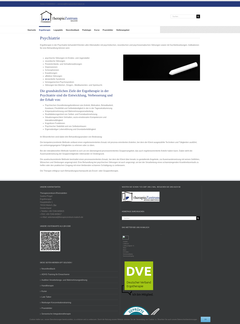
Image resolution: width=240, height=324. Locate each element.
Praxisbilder (47, 308)
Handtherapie (48, 286)
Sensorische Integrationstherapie (56, 314)
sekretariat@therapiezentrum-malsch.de (70, 4)
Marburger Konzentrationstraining (56, 302)
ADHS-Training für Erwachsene (56, 274)
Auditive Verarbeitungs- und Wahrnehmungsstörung (64, 280)
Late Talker (46, 297)
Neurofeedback (48, 269)
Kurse (44, 291)
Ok (205, 319)
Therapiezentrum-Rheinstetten (53, 193)
